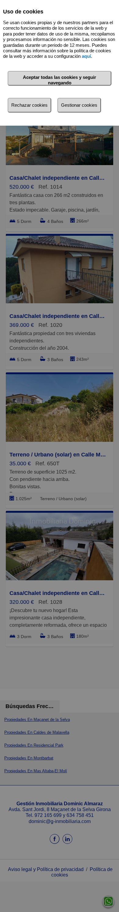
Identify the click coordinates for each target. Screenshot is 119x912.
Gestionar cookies (79, 105)
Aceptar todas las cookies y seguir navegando (59, 80)
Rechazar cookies (29, 105)
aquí (86, 56)
